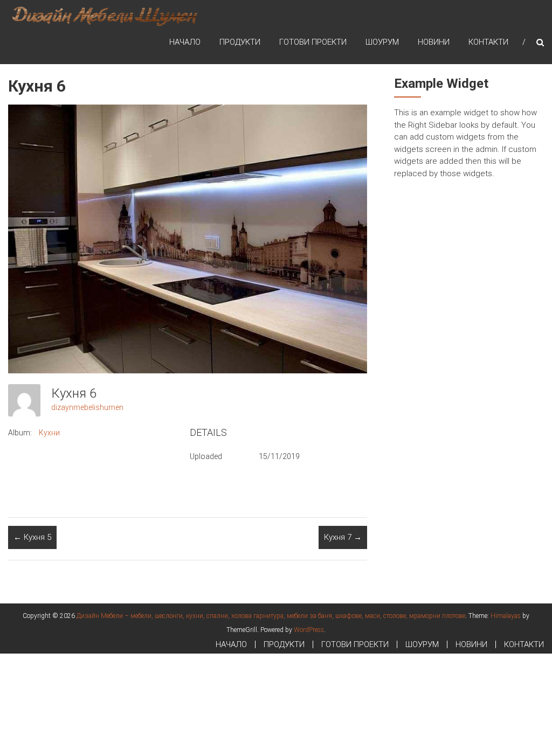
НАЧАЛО (185, 42)
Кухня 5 (32, 537)
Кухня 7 (343, 537)
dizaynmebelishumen (87, 407)
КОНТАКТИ (488, 42)
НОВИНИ (434, 42)
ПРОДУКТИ (239, 42)
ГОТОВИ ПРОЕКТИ (313, 42)
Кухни (49, 432)
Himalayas (506, 616)
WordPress (309, 630)
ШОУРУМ (382, 42)
